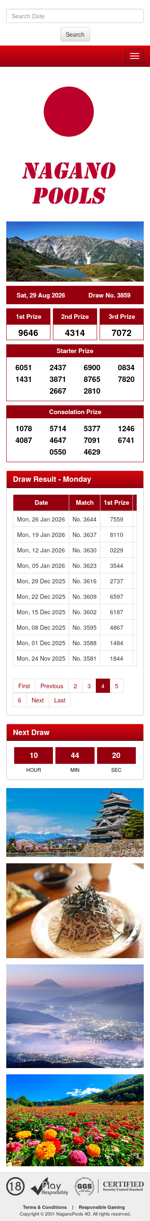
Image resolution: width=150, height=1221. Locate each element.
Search (75, 34)
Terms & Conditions (45, 1207)
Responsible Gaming (102, 1207)
